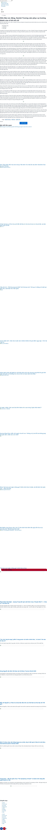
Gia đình (3, 809)
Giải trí (3, 808)
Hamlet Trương (7, 119)
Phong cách (4, 806)
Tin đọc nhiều (7, 570)
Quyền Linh (18, 119)
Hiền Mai (13, 119)
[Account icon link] (2, 10)
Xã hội (3, 802)
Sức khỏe (4, 810)
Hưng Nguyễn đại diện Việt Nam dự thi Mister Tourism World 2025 (18, 671)
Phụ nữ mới (4, 804)
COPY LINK (23, 123)
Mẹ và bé (4, 805)
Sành (3, 812)
